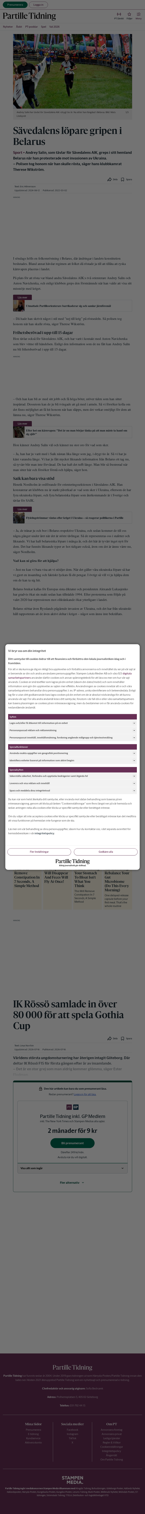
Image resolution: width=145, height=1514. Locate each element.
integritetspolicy (44, 833)
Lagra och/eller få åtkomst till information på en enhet (39, 722)
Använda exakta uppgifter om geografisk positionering (39, 753)
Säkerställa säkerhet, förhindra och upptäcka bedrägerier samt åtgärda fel (49, 775)
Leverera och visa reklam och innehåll (30, 783)
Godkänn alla (106, 851)
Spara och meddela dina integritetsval (30, 790)
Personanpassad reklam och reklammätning (33, 730)
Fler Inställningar (39, 851)
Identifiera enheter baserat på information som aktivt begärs (42, 760)
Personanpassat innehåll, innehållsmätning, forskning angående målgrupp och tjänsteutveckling (61, 737)
